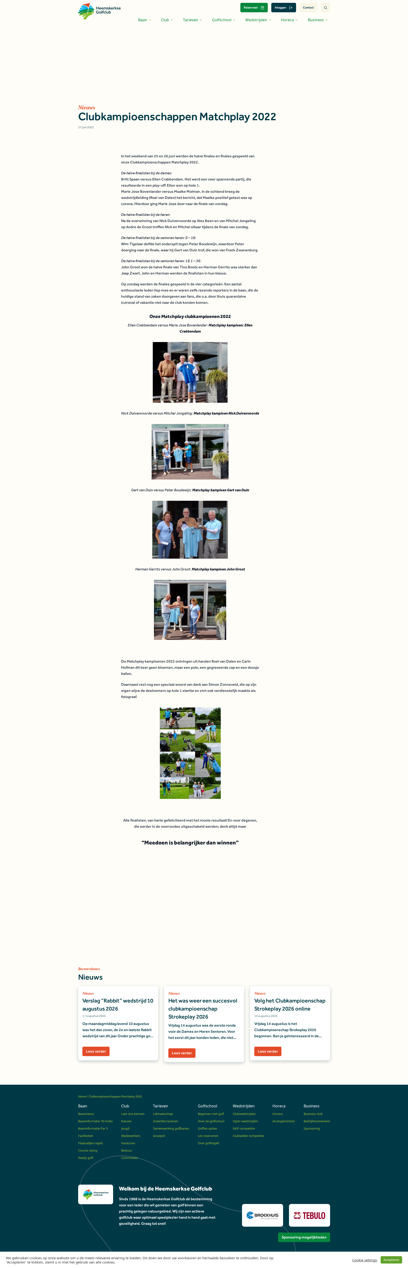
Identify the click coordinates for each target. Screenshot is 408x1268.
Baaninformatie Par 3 (93, 1128)
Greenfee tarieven (165, 1121)
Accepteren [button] (391, 1260)
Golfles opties (207, 1128)
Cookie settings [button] (364, 1260)
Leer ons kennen (132, 1114)
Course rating (87, 1150)
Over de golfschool (211, 1121)
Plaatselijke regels (90, 1143)
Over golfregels (208, 1143)
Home (82, 1096)
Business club (313, 1114)
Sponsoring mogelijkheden (304, 1237)
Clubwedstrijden (244, 1114)
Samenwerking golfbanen (171, 1128)
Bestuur (126, 1150)
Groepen (159, 1136)
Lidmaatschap (163, 1114)
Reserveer (251, 7)
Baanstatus (86, 1114)
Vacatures (128, 1143)
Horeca (277, 1114)
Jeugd (125, 1128)
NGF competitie (244, 1128)
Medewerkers (130, 1136)
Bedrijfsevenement (317, 1121)
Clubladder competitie (248, 1136)
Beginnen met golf (211, 1114)
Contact (308, 7)
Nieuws (126, 1121)
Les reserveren (208, 1136)
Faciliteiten (85, 1136)
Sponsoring (312, 1128)
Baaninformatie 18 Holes (95, 1121)
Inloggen (280, 7)
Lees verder (96, 1051)
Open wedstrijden (245, 1121)
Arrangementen (283, 1121)
